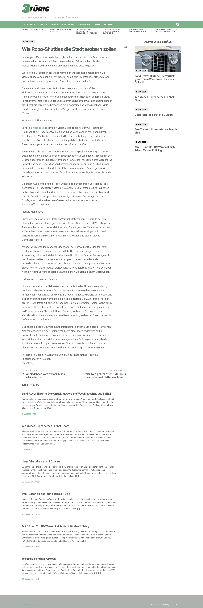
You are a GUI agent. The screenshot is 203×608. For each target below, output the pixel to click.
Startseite (29, 24)
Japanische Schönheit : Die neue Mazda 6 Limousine (167, 30)
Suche (178, 24)
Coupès (54, 24)
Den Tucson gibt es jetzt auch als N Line (46, 493)
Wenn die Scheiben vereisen (39, 558)
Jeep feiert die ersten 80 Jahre (41, 461)
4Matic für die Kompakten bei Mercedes (60, 30)
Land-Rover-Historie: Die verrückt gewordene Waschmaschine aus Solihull (66, 393)
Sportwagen (67, 24)
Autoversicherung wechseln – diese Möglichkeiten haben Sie (86, 31)
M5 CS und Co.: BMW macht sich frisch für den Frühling (55, 526)
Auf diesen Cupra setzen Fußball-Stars (45, 426)
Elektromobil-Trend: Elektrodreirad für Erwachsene (111, 31)
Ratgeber (109, 24)
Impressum (176, 604)
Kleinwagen (84, 24)
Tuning (97, 24)
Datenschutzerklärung (160, 604)
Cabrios (42, 24)
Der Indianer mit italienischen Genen (137, 30)
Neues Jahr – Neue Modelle (34, 30)
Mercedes (38, 127)
